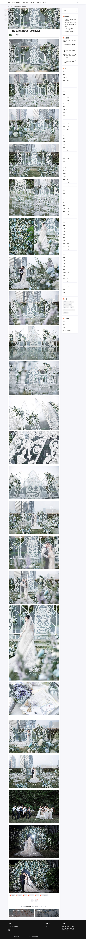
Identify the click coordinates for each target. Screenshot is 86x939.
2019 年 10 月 (66, 214)
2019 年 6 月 (65, 225)
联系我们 (44, 2)
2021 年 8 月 (65, 164)
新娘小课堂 (32, 2)
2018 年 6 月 (65, 260)
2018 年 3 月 (65, 266)
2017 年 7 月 (65, 281)
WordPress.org (67, 330)
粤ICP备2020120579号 (33, 936)
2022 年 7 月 (65, 135)
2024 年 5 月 (65, 86)
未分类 (72, 307)
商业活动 (39, 2)
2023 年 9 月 (65, 106)
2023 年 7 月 (65, 112)
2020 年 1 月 (65, 205)
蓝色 (37, 895)
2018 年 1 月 (65, 269)
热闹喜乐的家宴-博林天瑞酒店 (70, 25)
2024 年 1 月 (65, 94)
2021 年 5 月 (65, 173)
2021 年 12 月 (66, 153)
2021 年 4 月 (65, 176)
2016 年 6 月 (65, 289)
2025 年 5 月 (65, 74)
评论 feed (65, 327)
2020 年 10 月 (66, 187)
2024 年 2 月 (65, 91)
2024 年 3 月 (65, 88)
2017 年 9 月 (65, 278)
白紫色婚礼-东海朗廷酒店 (70, 22)
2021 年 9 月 (65, 161)
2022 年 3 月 (65, 147)
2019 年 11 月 (66, 211)
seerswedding (29, 906)
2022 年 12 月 (66, 123)
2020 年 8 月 (65, 193)
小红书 (45, 926)
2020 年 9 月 (65, 190)
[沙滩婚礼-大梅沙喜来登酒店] (21, 913)
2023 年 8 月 (65, 109)
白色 (25, 895)
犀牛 (73, 309)
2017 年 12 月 (66, 272)
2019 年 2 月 (65, 237)
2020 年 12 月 (66, 182)
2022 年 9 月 (65, 132)
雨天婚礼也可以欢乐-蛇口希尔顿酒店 (70, 20)
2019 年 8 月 (65, 219)
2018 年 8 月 (65, 254)
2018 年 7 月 (65, 257)
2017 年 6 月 (65, 284)
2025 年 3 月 (65, 77)
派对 (69, 309)
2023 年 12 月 (66, 97)
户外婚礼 (12, 895)
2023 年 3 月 (65, 120)
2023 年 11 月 (66, 100)
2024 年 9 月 (65, 83)
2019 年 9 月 (65, 217)
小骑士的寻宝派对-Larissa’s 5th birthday (70, 29)
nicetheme (27, 936)
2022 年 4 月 (65, 144)
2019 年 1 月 (65, 240)
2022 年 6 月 (65, 138)
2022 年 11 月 (66, 126)
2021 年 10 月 (66, 158)
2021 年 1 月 (65, 179)
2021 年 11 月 (66, 155)
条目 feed (65, 324)
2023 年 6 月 (65, 115)
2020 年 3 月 (65, 202)
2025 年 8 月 (65, 71)
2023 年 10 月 (66, 103)
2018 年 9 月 (65, 251)
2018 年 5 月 (65, 263)
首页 (24, 2)
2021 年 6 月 (65, 170)
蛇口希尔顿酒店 (45, 895)
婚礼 (27, 2)
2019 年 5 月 (65, 228)
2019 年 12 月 (66, 208)
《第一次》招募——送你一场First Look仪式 (69, 50)
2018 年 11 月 (66, 246)
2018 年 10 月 (66, 249)
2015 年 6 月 (65, 292)
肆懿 (18, 936)
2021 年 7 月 (65, 167)
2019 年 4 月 (65, 231)
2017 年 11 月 (66, 275)
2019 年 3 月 (65, 234)
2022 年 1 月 (65, 150)
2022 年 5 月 (65, 141)
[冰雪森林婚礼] (47, 913)
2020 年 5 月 (65, 196)
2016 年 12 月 (66, 286)
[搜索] (77, 2)
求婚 (65, 309)
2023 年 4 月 (65, 118)
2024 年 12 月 (66, 80)
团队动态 (71, 301)
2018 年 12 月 (66, 243)
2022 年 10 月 (66, 129)
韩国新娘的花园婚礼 (69, 31)
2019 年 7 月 (65, 222)
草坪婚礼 (31, 895)
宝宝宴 (69, 304)
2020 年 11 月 (66, 185)
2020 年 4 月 (65, 199)
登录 (64, 321)
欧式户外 (19, 895)
